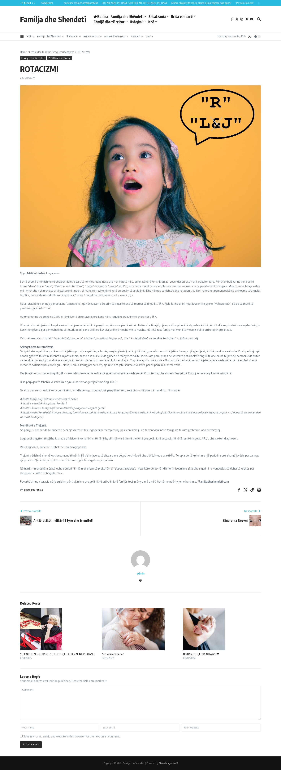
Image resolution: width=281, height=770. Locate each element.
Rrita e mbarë (182, 16)
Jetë (151, 22)
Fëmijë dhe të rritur (109, 22)
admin (141, 573)
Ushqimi (136, 22)
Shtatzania (157, 16)
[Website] (140, 580)
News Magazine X (168, 763)
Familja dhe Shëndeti (126, 16)
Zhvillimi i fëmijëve (63, 51)
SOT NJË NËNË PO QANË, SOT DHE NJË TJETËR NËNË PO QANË (57, 654)
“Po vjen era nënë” (113, 654)
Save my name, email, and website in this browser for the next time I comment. (72, 736)
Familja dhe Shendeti (53, 19)
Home (23, 51)
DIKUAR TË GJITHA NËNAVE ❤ (201, 654)
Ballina (30, 36)
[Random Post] (249, 36)
